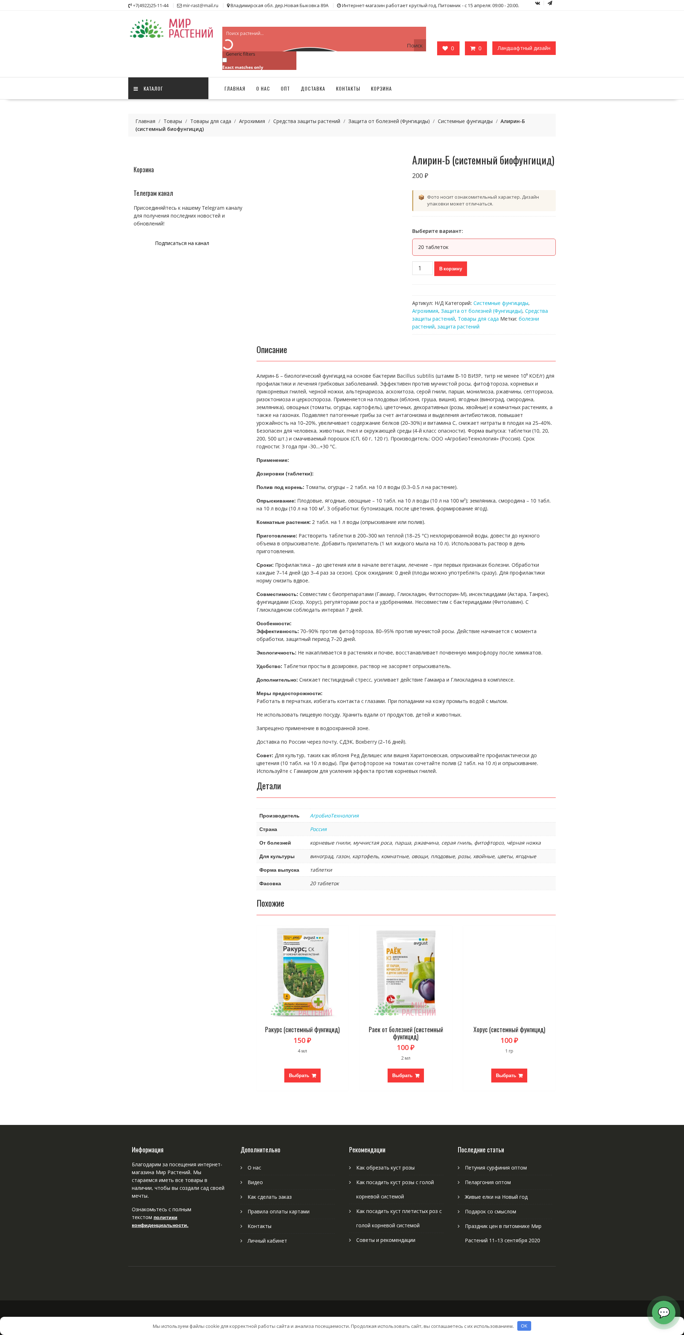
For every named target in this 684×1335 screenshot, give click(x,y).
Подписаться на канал (182, 243)
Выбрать (299, 1075)
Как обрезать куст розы (385, 1167)
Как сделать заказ (270, 1196)
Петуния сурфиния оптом (496, 1167)
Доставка (313, 88)
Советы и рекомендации (385, 1240)
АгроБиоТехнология (334, 815)
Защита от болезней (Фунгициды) (389, 121)
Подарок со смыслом (490, 1211)
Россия (318, 829)
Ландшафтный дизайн (524, 48)
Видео (255, 1182)
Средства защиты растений (306, 121)
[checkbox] (258, 63)
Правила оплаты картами (279, 1211)
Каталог (153, 88)
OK (524, 1326)
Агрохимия (252, 121)
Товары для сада (210, 121)
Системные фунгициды (465, 121)
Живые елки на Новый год (496, 1196)
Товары (173, 121)
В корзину (450, 268)
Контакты (348, 88)
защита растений (458, 326)
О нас (263, 88)
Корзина (381, 88)
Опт (285, 88)
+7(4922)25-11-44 (151, 5)
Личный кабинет (267, 1240)
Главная (234, 88)
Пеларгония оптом (488, 1182)
